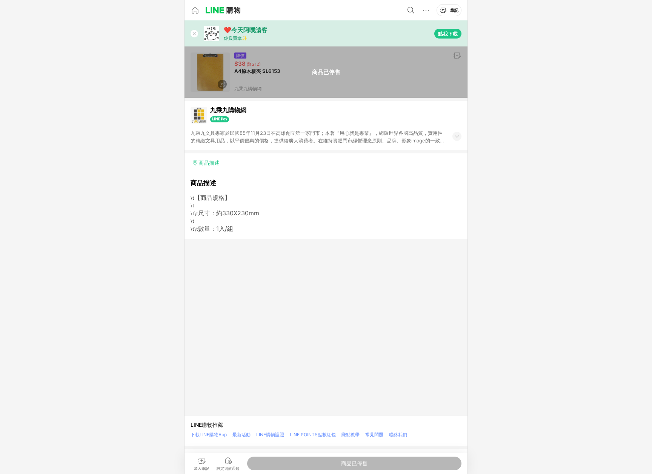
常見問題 (374, 434)
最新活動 (241, 434)
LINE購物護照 (270, 434)
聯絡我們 (398, 434)
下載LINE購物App (209, 434)
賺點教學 (350, 434)
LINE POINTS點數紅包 (313, 434)
